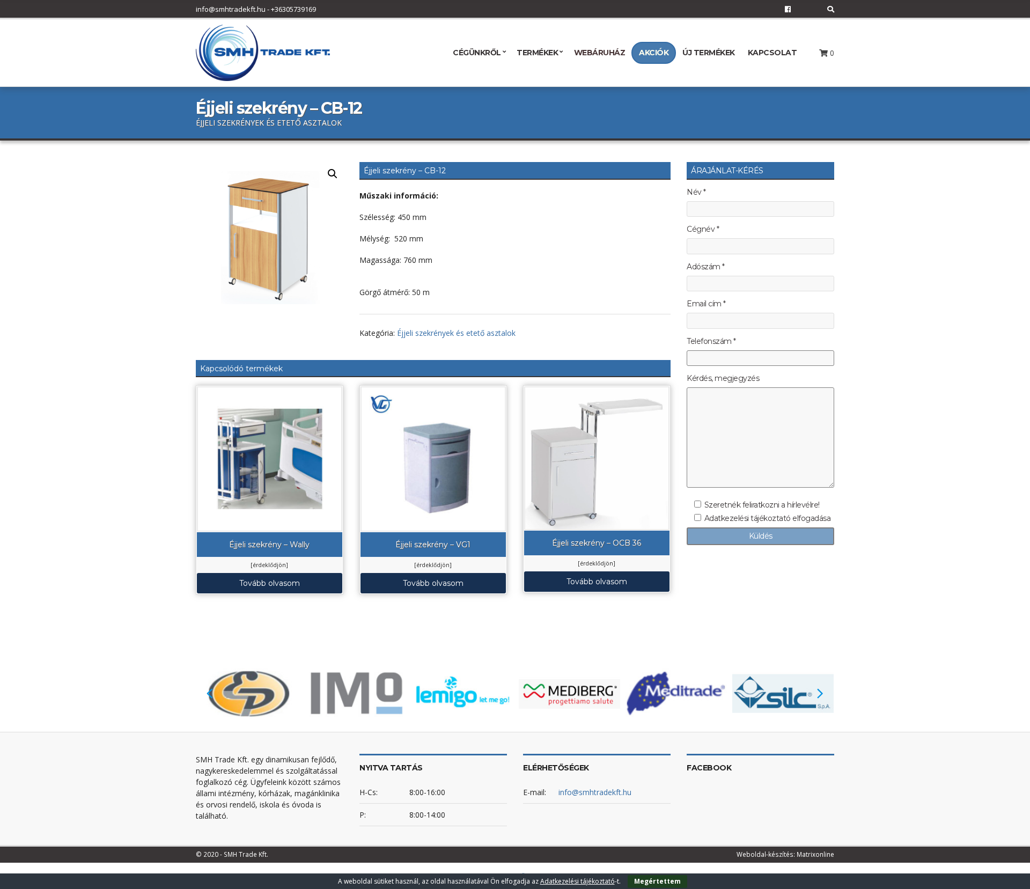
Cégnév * (703, 229)
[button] (332, 173)
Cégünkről (477, 52)
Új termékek (708, 52)
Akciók (653, 52)
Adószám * (706, 266)
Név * (696, 192)
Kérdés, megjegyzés (723, 378)
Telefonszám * (711, 341)
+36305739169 (293, 9)
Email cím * (706, 303)
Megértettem (657, 881)
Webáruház (600, 52)
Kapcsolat (772, 52)
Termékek (537, 52)
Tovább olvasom (269, 583)
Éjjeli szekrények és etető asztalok (456, 333)
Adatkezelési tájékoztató (577, 881)
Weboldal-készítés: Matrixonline (785, 854)
